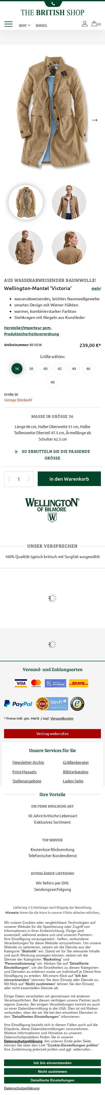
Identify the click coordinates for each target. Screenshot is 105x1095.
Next (94, 120)
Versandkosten (61, 718)
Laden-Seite (73, 780)
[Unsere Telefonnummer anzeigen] (52, 4)
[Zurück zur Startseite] (52, 11)
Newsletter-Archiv (28, 762)
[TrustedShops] (77, 704)
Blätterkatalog (75, 771)
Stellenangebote (26, 780)
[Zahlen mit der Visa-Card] (21, 683)
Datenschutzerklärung (23, 1041)
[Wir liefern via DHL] (78, 683)
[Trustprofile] (52, 703)
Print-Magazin (24, 771)
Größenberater (76, 762)
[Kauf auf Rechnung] (55, 683)
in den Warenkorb (69, 479)
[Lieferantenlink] (53, 509)
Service (41, 25)
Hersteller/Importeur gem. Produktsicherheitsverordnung (31, 330)
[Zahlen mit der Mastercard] (36, 683)
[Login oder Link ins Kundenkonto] (85, 24)
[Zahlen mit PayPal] (19, 704)
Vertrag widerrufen (52, 733)
